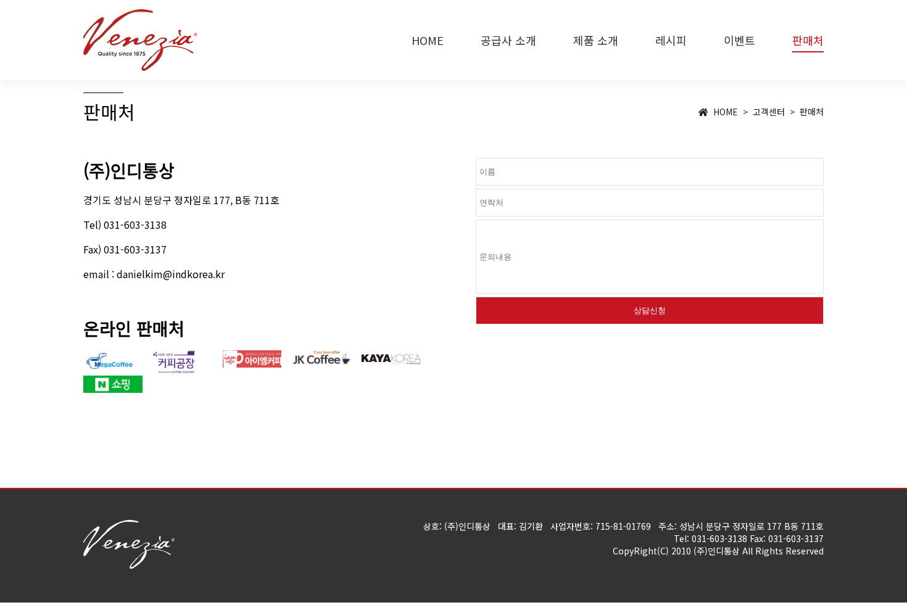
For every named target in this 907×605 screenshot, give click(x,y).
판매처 (808, 40)
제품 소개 (595, 40)
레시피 (671, 40)
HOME (428, 40)
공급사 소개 (508, 40)
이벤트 (739, 40)
